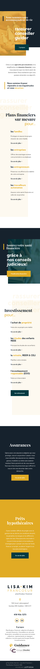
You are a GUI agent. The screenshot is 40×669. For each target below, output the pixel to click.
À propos (22, 47)
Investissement (20, 393)
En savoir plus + (16, 143)
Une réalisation (19, 667)
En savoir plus (20, 478)
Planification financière (19, 274)
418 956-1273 (20, 614)
